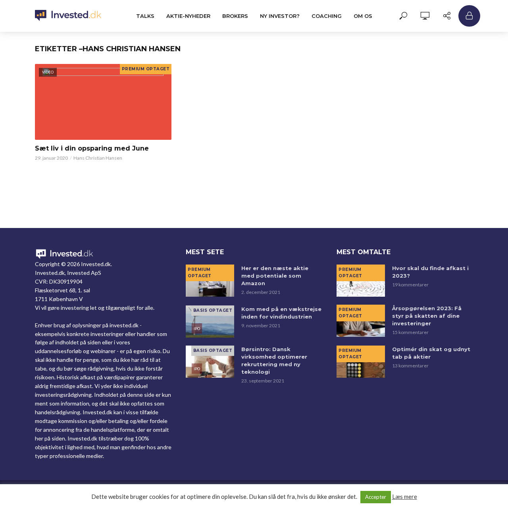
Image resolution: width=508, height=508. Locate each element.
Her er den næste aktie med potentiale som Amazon (274, 275)
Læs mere (404, 496)
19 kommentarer (410, 285)
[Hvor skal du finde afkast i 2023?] (361, 281)
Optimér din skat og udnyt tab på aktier (431, 353)
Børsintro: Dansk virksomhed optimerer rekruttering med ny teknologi (274, 360)
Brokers (235, 16)
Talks (145, 16)
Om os (363, 16)
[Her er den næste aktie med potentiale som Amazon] (210, 281)
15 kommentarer (410, 332)
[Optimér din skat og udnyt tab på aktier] (361, 362)
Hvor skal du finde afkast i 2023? (430, 272)
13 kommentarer (410, 366)
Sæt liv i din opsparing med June (92, 148)
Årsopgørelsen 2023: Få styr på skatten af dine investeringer (427, 315)
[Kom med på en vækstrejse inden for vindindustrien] (210, 321)
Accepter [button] (375, 497)
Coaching (327, 16)
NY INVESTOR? (280, 16)
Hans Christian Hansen (97, 158)
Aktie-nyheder (188, 16)
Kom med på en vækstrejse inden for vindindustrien (281, 313)
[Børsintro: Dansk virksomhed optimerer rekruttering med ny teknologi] (210, 362)
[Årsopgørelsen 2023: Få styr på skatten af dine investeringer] (361, 321)
